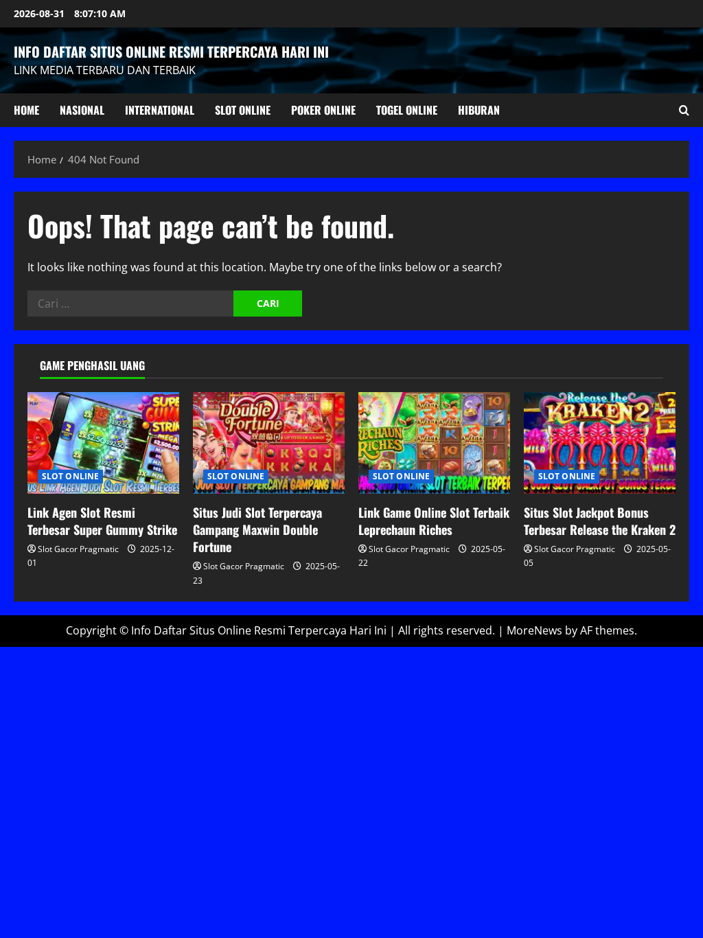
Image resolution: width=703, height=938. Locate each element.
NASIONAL (82, 110)
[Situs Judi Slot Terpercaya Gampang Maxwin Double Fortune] (269, 442)
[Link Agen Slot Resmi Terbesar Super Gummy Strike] (103, 442)
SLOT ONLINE (242, 110)
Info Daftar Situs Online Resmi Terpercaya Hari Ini (171, 51)
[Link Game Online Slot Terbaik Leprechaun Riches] (434, 442)
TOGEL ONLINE (406, 110)
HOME (26, 110)
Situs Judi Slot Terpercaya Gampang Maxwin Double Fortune (257, 529)
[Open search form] (684, 110)
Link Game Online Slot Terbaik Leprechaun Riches (433, 520)
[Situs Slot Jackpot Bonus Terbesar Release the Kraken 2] (600, 442)
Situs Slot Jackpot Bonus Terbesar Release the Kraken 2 (600, 520)
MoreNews (534, 630)
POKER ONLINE (323, 110)
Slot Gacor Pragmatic (78, 549)
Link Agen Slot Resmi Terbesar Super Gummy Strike (102, 520)
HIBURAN (479, 110)
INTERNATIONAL (159, 110)
